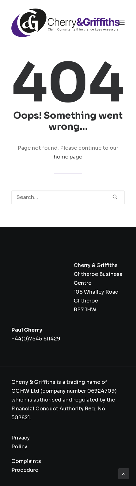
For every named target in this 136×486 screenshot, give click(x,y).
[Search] (68, 197)
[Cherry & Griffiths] (65, 23)
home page (68, 156)
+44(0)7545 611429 (35, 338)
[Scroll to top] (123, 473)
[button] (121, 23)
